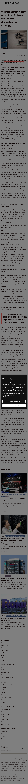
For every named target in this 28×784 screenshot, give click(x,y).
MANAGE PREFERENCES (14, 401)
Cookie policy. (6, 396)
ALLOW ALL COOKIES (14, 405)
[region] (14, 392)
